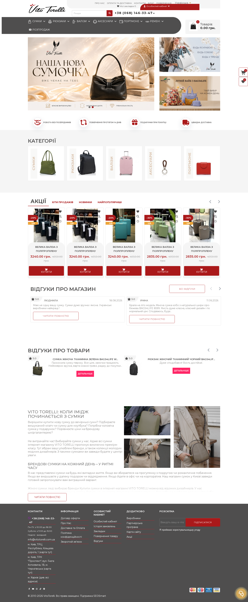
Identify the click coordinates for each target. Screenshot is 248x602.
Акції (38, 201)
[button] (89, 107)
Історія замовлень (104, 526)
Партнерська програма (134, 525)
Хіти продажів (62, 202)
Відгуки (98, 541)
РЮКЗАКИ (59, 21)
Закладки (99, 531)
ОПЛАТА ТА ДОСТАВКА (119, 3)
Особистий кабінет (157, 6)
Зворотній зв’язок (71, 541)
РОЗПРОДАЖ (41, 29)
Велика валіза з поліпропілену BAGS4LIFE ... (46, 251)
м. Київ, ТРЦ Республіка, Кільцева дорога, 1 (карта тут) (40, 548)
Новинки (85, 202)
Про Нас (66, 523)
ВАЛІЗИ (82, 21)
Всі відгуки (187, 288)
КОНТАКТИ (140, 3)
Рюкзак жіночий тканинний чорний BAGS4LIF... (181, 359)
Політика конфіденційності (71, 534)
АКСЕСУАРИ (105, 21)
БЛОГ (151, 3)
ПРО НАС (100, 3)
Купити (46, 271)
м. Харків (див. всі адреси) (38, 579)
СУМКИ (37, 21)
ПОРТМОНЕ (131, 21)
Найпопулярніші (110, 202)
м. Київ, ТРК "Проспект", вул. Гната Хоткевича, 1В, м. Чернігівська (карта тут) (41, 565)
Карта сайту (134, 531)
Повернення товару (106, 536)
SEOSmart (99, 595)
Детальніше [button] (85, 373)
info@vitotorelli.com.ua (41, 539)
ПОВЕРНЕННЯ (163, 3)
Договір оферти (70, 518)
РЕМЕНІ (155, 21)
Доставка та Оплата (73, 528)
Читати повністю (56, 315)
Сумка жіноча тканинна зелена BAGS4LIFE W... (85, 359)
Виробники (134, 518)
